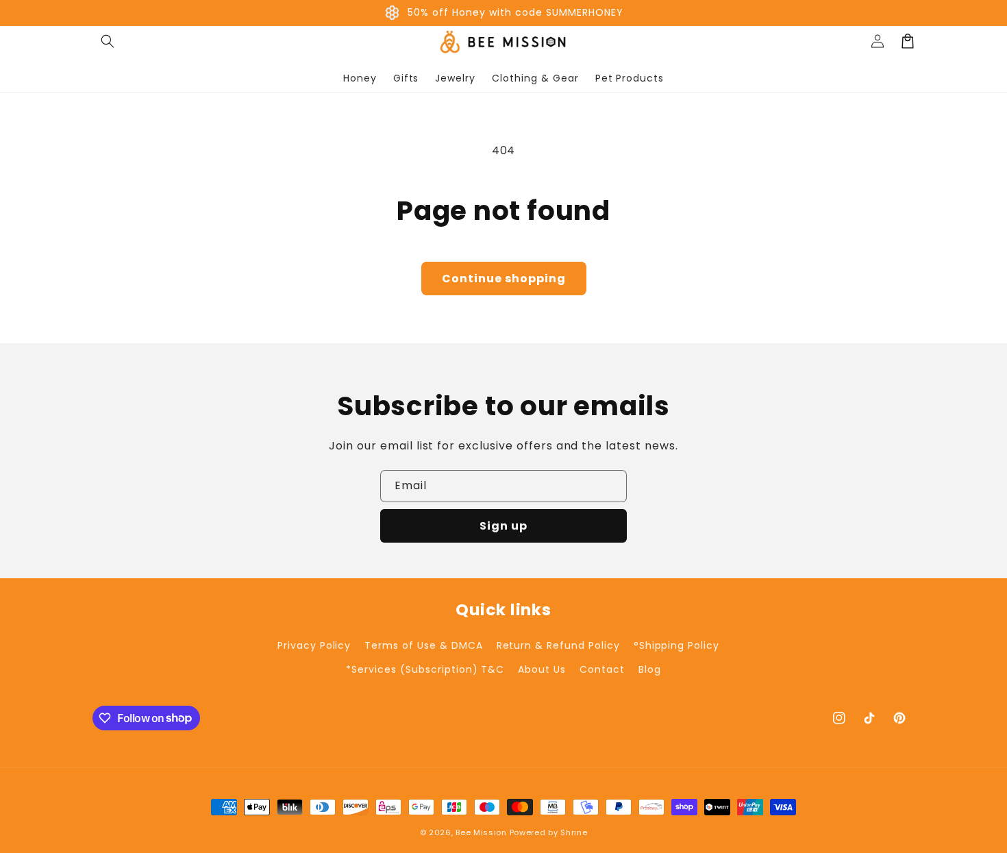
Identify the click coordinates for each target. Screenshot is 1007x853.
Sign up (503, 526)
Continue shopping (504, 278)
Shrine (573, 832)
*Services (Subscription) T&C (425, 669)
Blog (649, 669)
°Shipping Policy (676, 645)
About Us (542, 669)
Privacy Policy (314, 645)
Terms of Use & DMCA (423, 645)
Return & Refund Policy (558, 645)
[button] (107, 41)
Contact (602, 669)
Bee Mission (481, 832)
